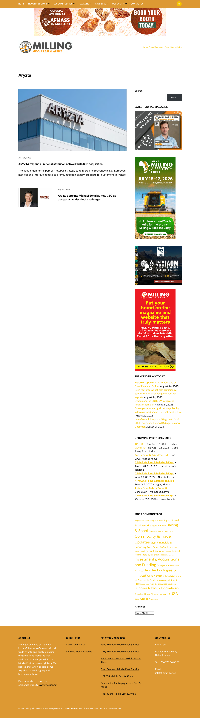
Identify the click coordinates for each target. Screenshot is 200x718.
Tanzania (162, 594)
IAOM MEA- (141, 447)
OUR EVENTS (118, 3)
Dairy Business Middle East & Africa (120, 651)
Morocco (175, 565)
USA (174, 593)
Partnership (143, 580)
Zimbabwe (153, 599)
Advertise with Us (173, 47)
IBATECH (139, 444)
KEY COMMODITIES (62, 3)
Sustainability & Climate (146, 594)
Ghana (137, 551)
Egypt (153, 542)
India (144, 554)
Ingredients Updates (157, 555)
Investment (170, 555)
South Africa (161, 584)
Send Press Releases (153, 47)
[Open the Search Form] (179, 3)
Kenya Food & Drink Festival (151, 455)
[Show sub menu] (48, 3)
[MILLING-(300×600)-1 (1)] (155, 237)
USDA (137, 599)
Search (138, 90)
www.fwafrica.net (48, 684)
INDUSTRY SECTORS (37, 3)
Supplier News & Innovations (157, 588)
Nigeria (158, 576)
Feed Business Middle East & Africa (120, 644)
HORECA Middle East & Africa (117, 676)
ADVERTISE (100, 3)
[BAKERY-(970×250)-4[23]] (100, 34)
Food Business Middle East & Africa (120, 669)
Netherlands (139, 571)
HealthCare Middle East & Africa (118, 693)
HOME (21, 3)
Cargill (166, 531)
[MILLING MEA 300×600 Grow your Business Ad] (155, 368)
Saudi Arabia (150, 584)
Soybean (172, 584)
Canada (159, 531)
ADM (157, 521)
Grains (168, 551)
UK (168, 594)
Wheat (143, 599)
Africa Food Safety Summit (151, 488)
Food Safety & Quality (158, 547)
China (171, 531)
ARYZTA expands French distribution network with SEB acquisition (60, 164)
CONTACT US (137, 3)
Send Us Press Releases (79, 651)
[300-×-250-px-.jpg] (158, 283)
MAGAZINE (84, 3)
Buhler (153, 531)
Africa (161, 521)
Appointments (159, 525)
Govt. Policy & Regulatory (153, 551)
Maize (169, 565)
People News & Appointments (164, 580)
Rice (137, 583)
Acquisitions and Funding (144, 520)
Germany (173, 547)
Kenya (161, 565)
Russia (142, 584)
